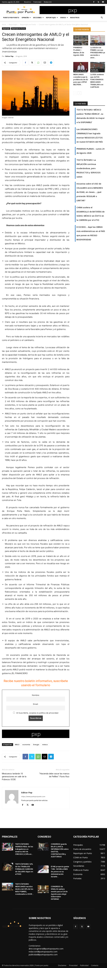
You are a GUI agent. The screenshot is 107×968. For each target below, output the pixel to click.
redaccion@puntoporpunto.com (43, 951)
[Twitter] (98, 2)
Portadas (77, 44)
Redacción (48, 2)
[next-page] (79, 93)
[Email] (44, 62)
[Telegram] (51, 62)
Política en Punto (80, 71)
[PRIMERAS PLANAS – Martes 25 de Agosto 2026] (80, 40)
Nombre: (36, 695)
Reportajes (51, 17)
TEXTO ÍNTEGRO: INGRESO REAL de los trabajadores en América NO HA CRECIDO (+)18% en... (24, 849)
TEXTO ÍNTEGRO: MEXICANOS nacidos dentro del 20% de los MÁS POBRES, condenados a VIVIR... (24, 889)
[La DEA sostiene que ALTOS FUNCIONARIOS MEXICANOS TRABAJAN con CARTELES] (97, 67)
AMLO (17, 744)
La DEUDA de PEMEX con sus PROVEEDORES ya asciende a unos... (97, 53)
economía (26, 744)
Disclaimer (62, 965)
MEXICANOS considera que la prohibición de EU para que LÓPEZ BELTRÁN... (80, 79)
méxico (45, 744)
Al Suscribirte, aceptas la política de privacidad (37, 713)
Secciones (37, 17)
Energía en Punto (97, 44)
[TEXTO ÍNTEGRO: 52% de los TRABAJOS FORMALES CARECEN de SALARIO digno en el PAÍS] (7, 867)
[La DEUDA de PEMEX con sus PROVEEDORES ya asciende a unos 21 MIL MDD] (97, 40)
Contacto (94, 965)
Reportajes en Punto (28, 24)
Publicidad (37, 2)
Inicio (4, 24)
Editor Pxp (9, 56)
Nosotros (27, 2)
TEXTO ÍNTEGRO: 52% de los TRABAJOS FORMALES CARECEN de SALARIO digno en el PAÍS (24, 869)
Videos (63, 17)
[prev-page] (75, 93)
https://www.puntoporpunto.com (33, 796)
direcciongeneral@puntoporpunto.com (46, 948)
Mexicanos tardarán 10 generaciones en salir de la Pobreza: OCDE (14, 776)
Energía (36, 744)
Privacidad (73, 965)
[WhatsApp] (38, 62)
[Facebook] (94, 2)
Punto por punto (11, 17)
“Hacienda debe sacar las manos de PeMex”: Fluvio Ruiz (54, 775)
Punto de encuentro (95, 70)
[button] (101, 17)
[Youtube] (103, 2)
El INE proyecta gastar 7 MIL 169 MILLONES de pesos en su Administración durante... (60, 872)
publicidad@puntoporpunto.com (43, 954)
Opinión (25, 17)
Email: (35, 704)
